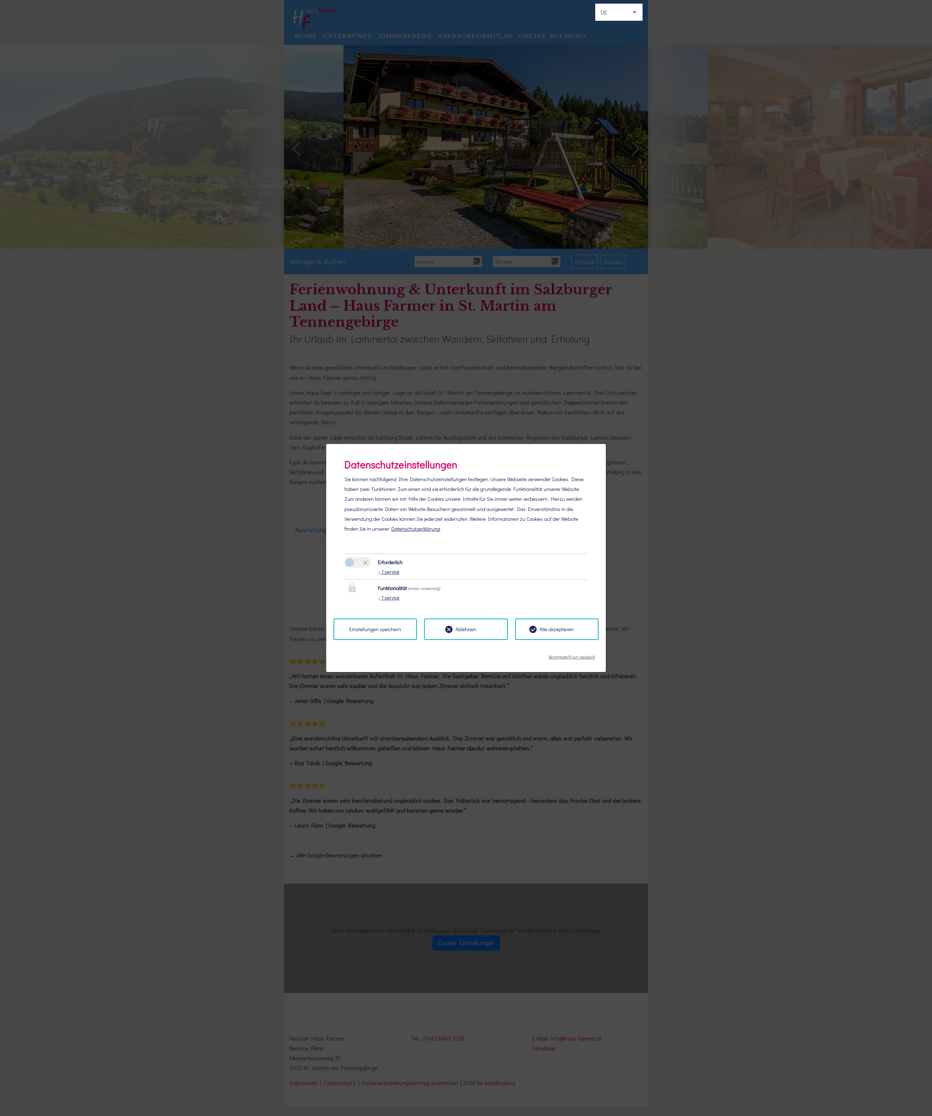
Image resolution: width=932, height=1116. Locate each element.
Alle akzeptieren (557, 629)
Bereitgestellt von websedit (572, 654)
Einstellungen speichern (375, 629)
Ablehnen (465, 629)
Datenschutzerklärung (415, 528)
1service (388, 571)
